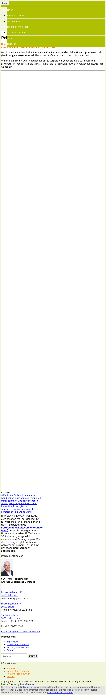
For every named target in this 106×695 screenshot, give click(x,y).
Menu (5, 3)
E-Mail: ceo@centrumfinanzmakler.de (20, 631)
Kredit (10, 38)
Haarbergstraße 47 (11, 603)
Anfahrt (10, 650)
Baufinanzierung (16, 16)
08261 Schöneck (9, 595)
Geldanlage (13, 21)
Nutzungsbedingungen (18, 647)
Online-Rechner (16, 33)
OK (49, 692)
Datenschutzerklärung (18, 644)
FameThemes (27, 684)
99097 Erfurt (7, 606)
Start (10, 10)
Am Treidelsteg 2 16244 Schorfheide (10, 616)
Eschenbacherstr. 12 (11, 592)
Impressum (12, 641)
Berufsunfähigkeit (17, 27)
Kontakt (11, 44)
